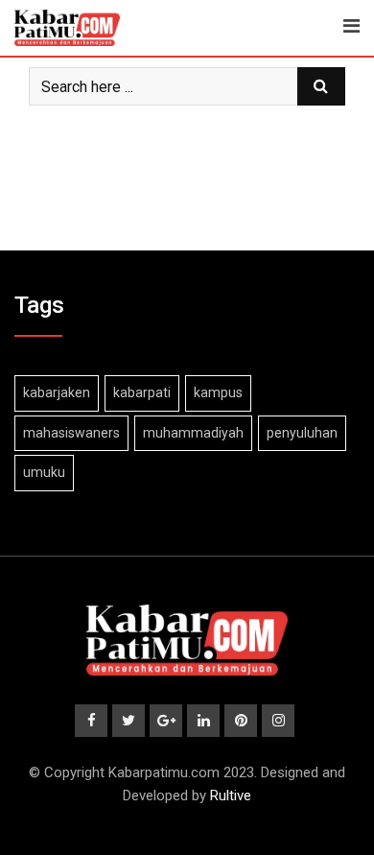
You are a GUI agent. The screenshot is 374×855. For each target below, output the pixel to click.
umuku (44, 472)
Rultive (230, 795)
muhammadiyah (193, 432)
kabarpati (142, 392)
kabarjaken (56, 392)
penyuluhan (302, 432)
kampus (218, 392)
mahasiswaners (71, 432)
